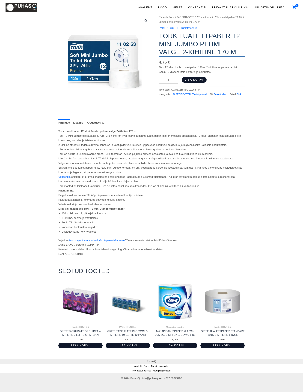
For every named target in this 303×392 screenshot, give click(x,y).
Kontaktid (197, 7)
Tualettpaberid (206, 17)
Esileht (163, 17)
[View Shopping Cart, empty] (294, 7)
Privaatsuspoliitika (230, 7)
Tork (239, 94)
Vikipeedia (64, 176)
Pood (162, 7)
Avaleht (145, 7)
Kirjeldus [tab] (64, 122)
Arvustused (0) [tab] (96, 122)
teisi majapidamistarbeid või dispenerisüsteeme (97, 240)
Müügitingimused (269, 7)
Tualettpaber (220, 94)
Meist (177, 7)
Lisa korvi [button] (80, 345)
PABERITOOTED (186, 17)
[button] (146, 21)
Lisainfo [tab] (78, 122)
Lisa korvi (194, 79)
